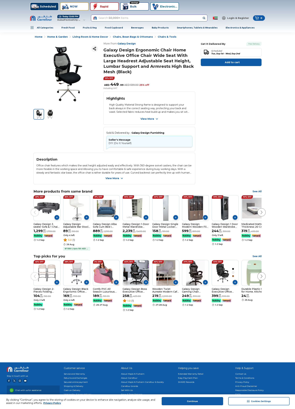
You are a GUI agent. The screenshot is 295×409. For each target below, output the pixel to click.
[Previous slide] (31, 209)
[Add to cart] (57, 217)
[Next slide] (258, 209)
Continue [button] (192, 401)
